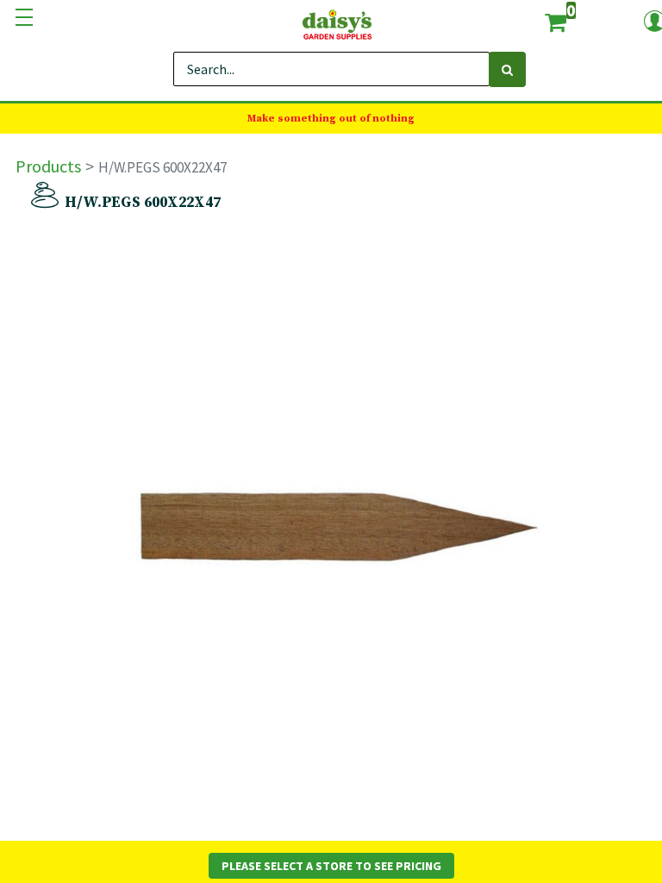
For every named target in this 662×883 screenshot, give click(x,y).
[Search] (507, 69)
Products (48, 166)
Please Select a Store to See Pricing (331, 866)
